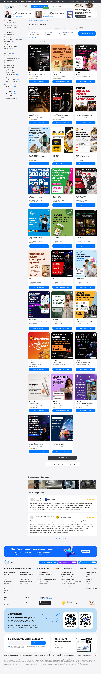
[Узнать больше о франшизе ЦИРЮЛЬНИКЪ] (86, 181)
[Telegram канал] (87, 562)
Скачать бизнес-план (80, 16)
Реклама (6, 602)
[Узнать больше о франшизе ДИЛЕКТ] (86, 140)
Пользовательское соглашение (30, 655)
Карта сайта (89, 586)
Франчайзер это (24, 583)
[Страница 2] (78, 464)
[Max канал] (67, 562)
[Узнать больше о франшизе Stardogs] (39, 345)
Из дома (10, 41)
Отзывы (9, 20)
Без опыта (10, 32)
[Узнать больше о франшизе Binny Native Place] (62, 58)
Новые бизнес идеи (66, 586)
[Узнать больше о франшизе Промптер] (39, 428)
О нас (62, 1)
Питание (10, 48)
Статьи (57, 1)
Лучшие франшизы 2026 (45, 574)
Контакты (88, 583)
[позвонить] (82, 1)
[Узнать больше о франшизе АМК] (86, 304)
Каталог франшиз (8, 1)
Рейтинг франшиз (19, 1)
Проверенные (11, 44)
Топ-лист (27, 1)
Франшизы (7, 574)
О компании (89, 574)
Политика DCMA (44, 655)
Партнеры (88, 581)
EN (94, 655)
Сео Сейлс (51, 499)
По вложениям (11, 67)
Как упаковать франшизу (68, 579)
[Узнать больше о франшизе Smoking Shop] (39, 99)
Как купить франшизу (48, 1)
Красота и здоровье (13, 58)
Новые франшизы (12, 27)
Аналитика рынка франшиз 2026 (47, 579)
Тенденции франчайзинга (45, 577)
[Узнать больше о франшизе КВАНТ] (62, 387)
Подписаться (38, 643)
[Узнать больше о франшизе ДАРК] (62, 345)
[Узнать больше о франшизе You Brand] (39, 304)
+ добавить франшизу (75, 1)
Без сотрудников (12, 46)
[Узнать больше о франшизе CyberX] (62, 263)
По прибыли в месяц (12, 84)
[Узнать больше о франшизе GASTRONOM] (62, 181)
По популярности (9, 586)
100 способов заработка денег (69, 577)
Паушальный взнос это (26, 581)
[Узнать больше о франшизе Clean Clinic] (86, 263)
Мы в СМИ (89, 579)
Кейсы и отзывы (90, 577)
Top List (6, 579)
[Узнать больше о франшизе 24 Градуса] (62, 99)
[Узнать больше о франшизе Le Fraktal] (86, 345)
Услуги (10, 51)
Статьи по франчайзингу (27, 574)
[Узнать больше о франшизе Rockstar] (86, 99)
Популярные (11, 29)
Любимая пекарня (65, 517)
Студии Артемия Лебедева (45, 598)
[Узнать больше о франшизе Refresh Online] (39, 387)
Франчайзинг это (24, 579)
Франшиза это (24, 577)
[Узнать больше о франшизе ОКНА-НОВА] (39, 140)
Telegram (83, 568)
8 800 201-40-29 (44, 568)
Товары (6, 592)
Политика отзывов (55, 655)
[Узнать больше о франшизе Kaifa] (39, 181)
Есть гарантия (11, 37)
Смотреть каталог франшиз (48, 562)
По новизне (7, 583)
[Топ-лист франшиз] (50, 551)
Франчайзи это (24, 586)
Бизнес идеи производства (68, 583)
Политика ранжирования (67, 655)
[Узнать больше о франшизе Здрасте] (39, 263)
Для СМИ (6, 604)
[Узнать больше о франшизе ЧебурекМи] (62, 140)
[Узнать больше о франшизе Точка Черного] (39, 58)
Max (95, 568)
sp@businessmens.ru (65, 568)
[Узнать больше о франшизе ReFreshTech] (86, 387)
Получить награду (43, 581)
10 (74, 464)
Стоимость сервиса (91, 588)
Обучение (10, 60)
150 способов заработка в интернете (71, 581)
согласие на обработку (16, 646)
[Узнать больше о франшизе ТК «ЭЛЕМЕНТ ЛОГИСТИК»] (62, 428)
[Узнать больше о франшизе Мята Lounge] (86, 222)
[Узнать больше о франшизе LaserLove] (62, 304)
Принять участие (43, 583)
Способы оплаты (8, 599)
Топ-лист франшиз (12, 22)
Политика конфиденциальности (12, 655)
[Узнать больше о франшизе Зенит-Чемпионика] (39, 222)
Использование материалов (83, 655)
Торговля (10, 53)
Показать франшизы (87, 33)
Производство (11, 65)
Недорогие (11, 34)
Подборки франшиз (37, 1)
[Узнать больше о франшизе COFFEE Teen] (86, 58)
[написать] (84, 1)
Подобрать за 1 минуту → (39, 6)
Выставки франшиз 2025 (67, 574)
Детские (10, 55)
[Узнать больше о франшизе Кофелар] (62, 222)
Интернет (10, 62)
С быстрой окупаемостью (14, 39)
